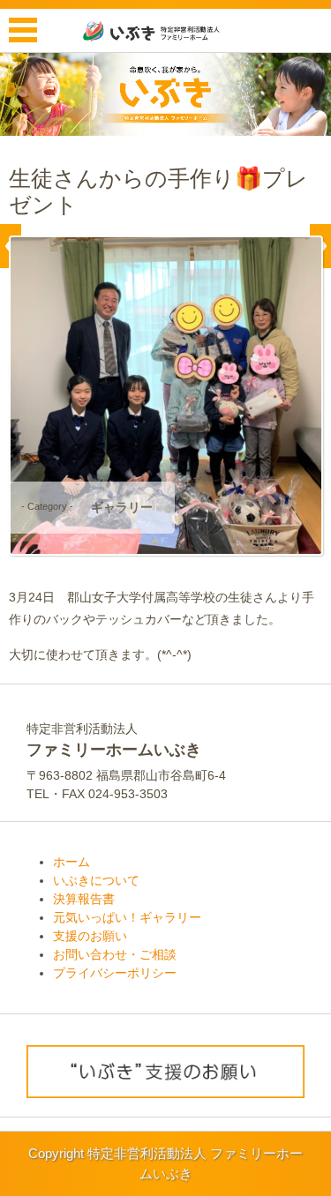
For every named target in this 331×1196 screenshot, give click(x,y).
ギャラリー (122, 507)
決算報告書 (84, 899)
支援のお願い (90, 936)
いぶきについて (96, 880)
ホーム (71, 862)
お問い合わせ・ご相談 (115, 954)
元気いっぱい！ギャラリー (127, 917)
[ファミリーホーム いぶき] (166, 30)
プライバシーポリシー (115, 973)
